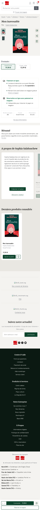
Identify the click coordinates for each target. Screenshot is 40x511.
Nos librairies (20, 409)
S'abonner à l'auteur (17, 189)
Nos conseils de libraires (20, 286)
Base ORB (20, 418)
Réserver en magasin (20, 507)
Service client (20, 374)
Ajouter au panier (9, 256)
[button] (20, 135)
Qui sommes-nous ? (20, 406)
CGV (20, 439)
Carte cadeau (20, 385)
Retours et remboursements (20, 368)
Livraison (20, 362)
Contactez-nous (20, 312)
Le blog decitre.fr (20, 395)
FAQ (20, 299)
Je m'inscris (31, 334)
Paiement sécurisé (20, 365)
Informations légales (20, 429)
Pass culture (20, 392)
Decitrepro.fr (20, 415)
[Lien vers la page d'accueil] (7, 3)
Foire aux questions (20, 359)
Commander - (20, 503)
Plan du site (20, 445)
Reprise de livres (20, 389)
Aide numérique (20, 371)
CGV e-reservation (20, 442)
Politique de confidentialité (20, 433)
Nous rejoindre (20, 412)
